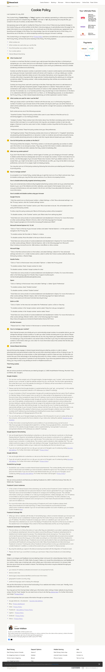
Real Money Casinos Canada (15, 652)
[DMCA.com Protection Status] (75, 668)
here (21, 509)
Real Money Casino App (60, 652)
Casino (8, 6)
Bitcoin (33, 658)
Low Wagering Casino (13, 661)
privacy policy (55, 664)
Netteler (33, 655)
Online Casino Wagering (14, 658)
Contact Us (80, 655)
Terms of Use (80, 658)
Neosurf (33, 652)
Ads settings (20, 610)
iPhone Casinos (58, 658)
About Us (79, 652)
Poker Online (93, 2)
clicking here (54, 592)
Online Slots (85, 2)
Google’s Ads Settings (26, 473)
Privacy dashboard (19, 604)
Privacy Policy (38, 36)
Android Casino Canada (60, 655)
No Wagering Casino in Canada (16, 655)
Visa (32, 661)
